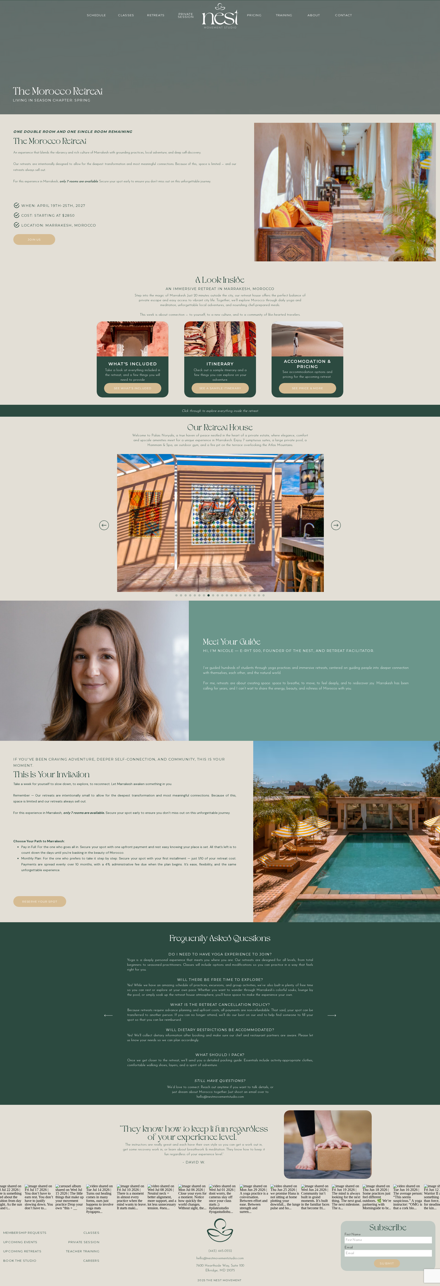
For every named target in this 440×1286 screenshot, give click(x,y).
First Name (352, 1234)
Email (349, 1247)
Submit (387, 1263)
